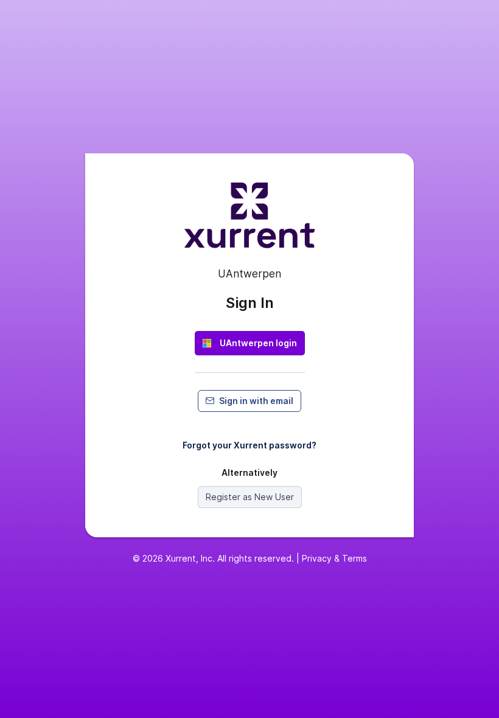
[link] (250, 343)
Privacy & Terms (334, 558)
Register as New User (250, 497)
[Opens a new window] (249, 220)
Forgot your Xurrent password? (249, 445)
